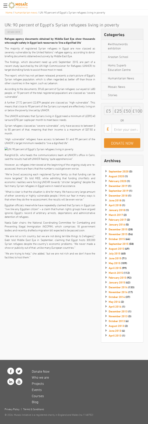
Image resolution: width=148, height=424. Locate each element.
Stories (112, 95)
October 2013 (117, 320)
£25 (118, 110)
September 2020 (119, 171)
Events (37, 389)
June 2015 (115, 258)
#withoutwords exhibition (118, 46)
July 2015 (114, 253)
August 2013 (116, 325)
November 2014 (118, 291)
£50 (127, 110)
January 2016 (117, 224)
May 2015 (114, 262)
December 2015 (118, 229)
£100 (136, 110)
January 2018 (117, 209)
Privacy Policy (12, 409)
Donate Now (41, 371)
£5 (108, 110)
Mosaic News (116, 86)
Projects (38, 383)
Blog (35, 401)
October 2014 (117, 296)
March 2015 (116, 272)
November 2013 (118, 316)
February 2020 (117, 180)
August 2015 (116, 248)
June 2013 (115, 330)
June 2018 (115, 200)
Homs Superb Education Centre (119, 67)
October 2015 (117, 238)
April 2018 (115, 205)
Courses (38, 395)
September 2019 (119, 190)
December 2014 (118, 287)
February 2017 (117, 219)
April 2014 (115, 306)
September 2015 (119, 243)
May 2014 (114, 301)
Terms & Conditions (33, 409)
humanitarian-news (26, 12)
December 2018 (118, 195)
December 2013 (118, 311)
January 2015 (117, 282)
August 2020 (116, 176)
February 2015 (117, 277)
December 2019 (118, 185)
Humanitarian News (121, 78)
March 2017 (116, 214)
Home (9, 12)
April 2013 (115, 335)
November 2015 (118, 234)
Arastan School (118, 56)
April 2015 (115, 267)
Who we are (40, 377)
